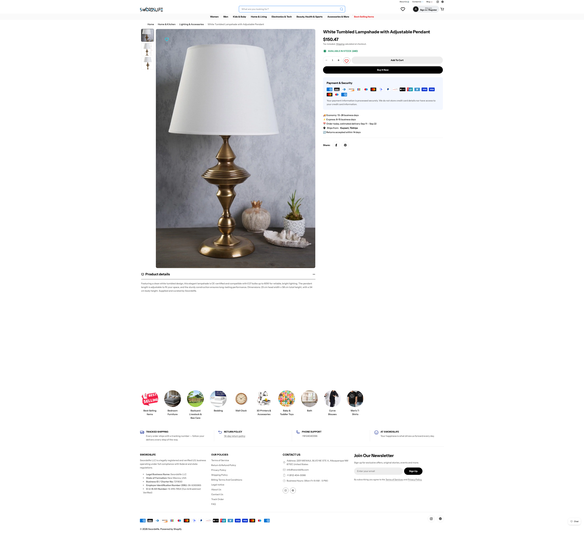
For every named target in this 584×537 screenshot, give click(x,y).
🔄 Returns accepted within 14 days (342, 132)
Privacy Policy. (415, 479)
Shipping (340, 44)
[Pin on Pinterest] (345, 145)
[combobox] (292, 9)
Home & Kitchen (167, 24)
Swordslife (153, 529)
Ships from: (342, 127)
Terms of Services (394, 479)
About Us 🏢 (404, 2)
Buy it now (383, 69)
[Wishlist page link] (403, 9)
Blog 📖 (429, 2)
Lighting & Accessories (191, 24)
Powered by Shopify (171, 529)
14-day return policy (234, 436)
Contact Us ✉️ (417, 2)
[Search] (341, 9)
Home (151, 24)
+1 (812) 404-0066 (296, 475)
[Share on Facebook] (336, 145)
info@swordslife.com (298, 469)
